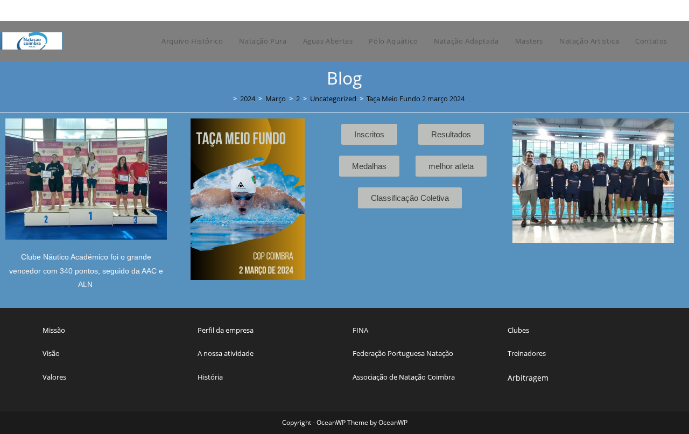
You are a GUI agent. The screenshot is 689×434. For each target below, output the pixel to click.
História (210, 377)
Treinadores (527, 353)
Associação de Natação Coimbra (404, 377)
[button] (513, 199)
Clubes (518, 330)
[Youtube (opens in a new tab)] (650, 10)
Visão (51, 353)
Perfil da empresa (226, 330)
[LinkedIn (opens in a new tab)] (639, 10)
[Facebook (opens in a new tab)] (614, 10)
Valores (54, 377)
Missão (54, 330)
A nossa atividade (226, 353)
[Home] (227, 98)
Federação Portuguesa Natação (403, 353)
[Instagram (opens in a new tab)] (627, 10)
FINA (360, 330)
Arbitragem (528, 378)
